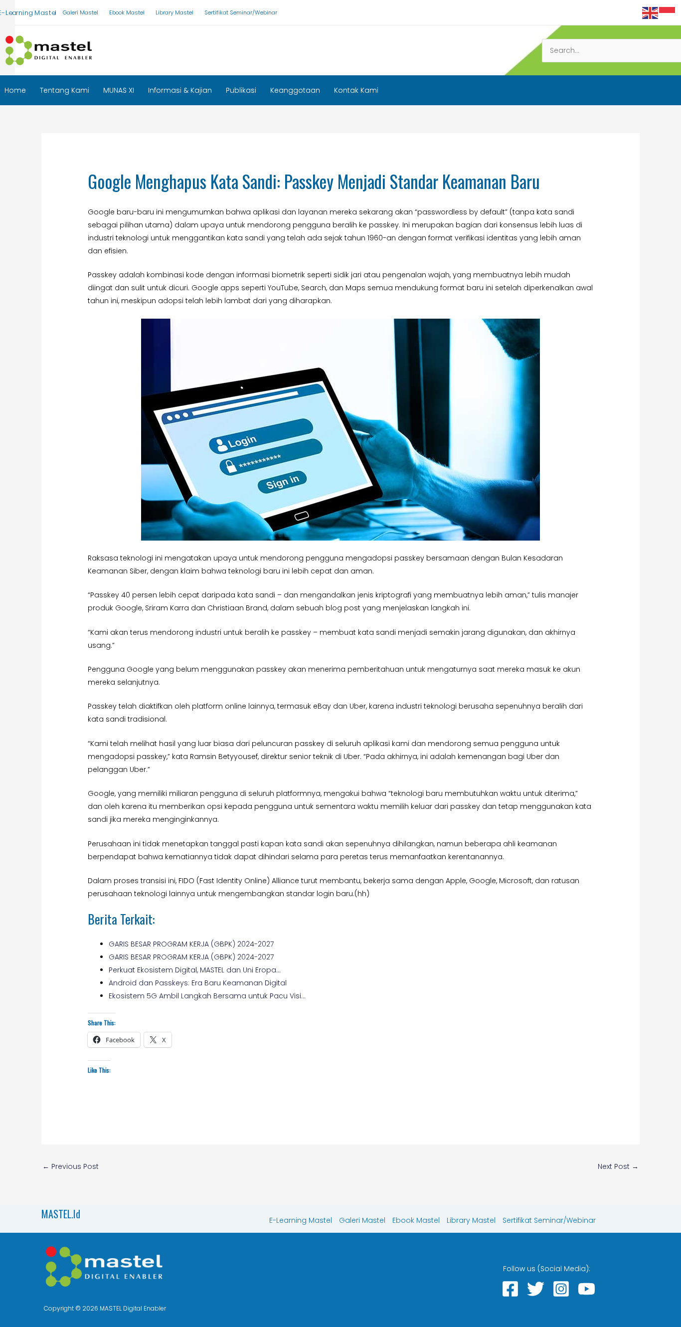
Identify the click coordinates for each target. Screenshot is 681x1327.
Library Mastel (174, 12)
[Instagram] (561, 1289)
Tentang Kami (64, 90)
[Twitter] (535, 1289)
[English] (650, 12)
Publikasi (241, 90)
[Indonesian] (667, 12)
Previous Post (70, 1166)
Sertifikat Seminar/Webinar (240, 12)
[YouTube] (586, 1289)
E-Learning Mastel (300, 1220)
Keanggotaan (295, 90)
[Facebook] (510, 1289)
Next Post (618, 1166)
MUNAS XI (118, 90)
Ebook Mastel (127, 12)
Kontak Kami (356, 90)
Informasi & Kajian (180, 90)
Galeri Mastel (80, 12)
